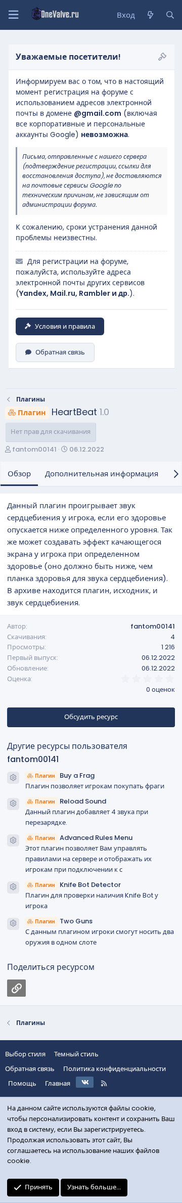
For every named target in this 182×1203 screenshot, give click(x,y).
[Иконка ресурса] (13, 778)
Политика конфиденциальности (114, 1069)
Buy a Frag (65, 775)
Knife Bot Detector (78, 884)
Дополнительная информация (101, 473)
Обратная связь (60, 352)
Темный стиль (76, 1054)
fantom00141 (34, 449)
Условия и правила (65, 326)
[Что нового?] (150, 15)
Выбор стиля (25, 1054)
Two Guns (64, 921)
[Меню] (13, 15)
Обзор (19, 473)
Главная (57, 1083)
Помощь (22, 1083)
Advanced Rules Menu (83, 837)
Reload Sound (70, 801)
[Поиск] (170, 15)
